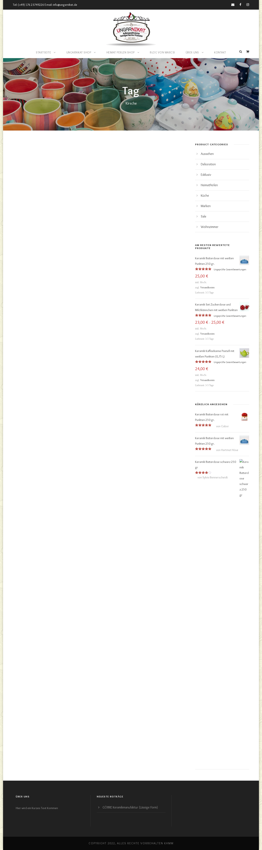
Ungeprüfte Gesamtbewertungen (230, 269)
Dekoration (208, 164)
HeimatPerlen (209, 185)
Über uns (192, 52)
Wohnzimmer (209, 227)
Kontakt (220, 52)
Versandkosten (207, 287)
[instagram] (247, 5)
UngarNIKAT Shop (78, 52)
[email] (232, 5)
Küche (205, 195)
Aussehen (207, 154)
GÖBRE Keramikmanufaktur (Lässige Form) (130, 807)
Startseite (43, 52)
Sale (203, 216)
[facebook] (240, 5)
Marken (206, 206)
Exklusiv (206, 175)
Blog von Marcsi (162, 52)
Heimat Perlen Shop (120, 52)
